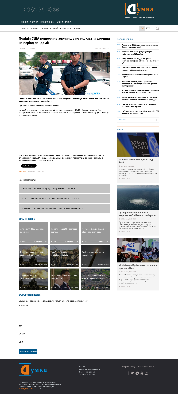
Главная (24, 28)
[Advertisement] (64, 135)
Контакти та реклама (87, 375)
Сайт (21, 342)
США (43, 171)
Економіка (46, 28)
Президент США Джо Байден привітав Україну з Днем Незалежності (52, 208)
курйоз (39, 171)
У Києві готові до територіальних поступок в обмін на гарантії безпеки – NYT (140, 92)
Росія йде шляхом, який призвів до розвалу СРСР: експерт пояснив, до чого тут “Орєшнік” (139, 83)
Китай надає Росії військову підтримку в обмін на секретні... (49, 188)
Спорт (77, 28)
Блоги (60, 22)
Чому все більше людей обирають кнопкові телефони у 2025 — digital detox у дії (140, 61)
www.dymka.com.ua (26, 389)
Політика (34, 28)
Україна (34, 22)
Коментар (23, 305)
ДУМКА (22, 48)
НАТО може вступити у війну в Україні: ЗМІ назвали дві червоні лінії (140, 112)
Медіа (68, 22)
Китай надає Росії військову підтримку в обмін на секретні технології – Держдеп (139, 98)
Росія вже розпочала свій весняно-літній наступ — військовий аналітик (139, 69)
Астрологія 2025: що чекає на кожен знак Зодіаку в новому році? (140, 46)
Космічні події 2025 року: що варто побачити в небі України (137, 53)
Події (55, 28)
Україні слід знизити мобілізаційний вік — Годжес (140, 76)
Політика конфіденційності (89, 369)
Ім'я (21, 326)
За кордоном (47, 22)
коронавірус (32, 171)
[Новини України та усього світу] (139, 14)
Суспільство (66, 28)
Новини (24, 22)
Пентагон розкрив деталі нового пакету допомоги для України (50, 198)
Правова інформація (86, 372)
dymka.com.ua (149, 367)
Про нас (81, 367)
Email (22, 334)
